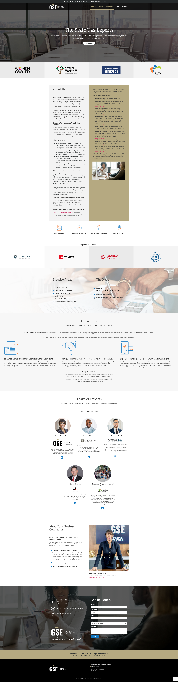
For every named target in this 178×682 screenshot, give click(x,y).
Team (117, 6)
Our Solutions (109, 6)
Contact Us (124, 6)
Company (94, 609)
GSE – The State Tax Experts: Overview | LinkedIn (109, 291)
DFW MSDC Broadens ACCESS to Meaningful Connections (108, 298)
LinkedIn (99, 288)
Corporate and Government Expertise (65, 550)
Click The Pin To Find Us (63, 614)
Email (92, 615)
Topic (92, 621)
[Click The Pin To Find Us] (53, 614)
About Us (93, 6)
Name (93, 604)
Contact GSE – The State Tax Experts (63, 212)
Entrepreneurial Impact (60, 563)
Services (101, 6)
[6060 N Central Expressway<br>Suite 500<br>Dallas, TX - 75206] (53, 602)
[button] (108, 288)
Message (93, 626)
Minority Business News (103, 294)
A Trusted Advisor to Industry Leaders (65, 566)
